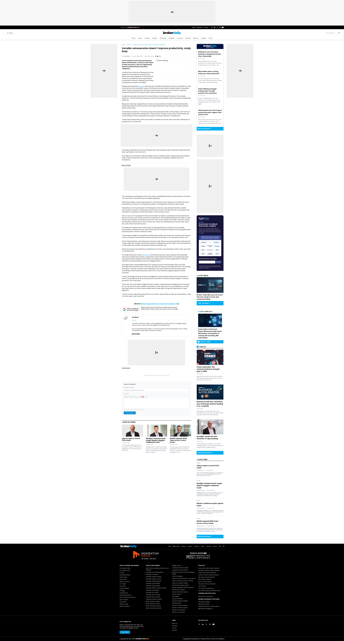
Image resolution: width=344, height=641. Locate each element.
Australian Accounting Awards (154, 572)
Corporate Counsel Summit (180, 570)
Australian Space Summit (153, 597)
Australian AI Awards (152, 574)
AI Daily (122, 572)
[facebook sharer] (155, 56)
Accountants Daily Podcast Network (208, 568)
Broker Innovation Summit (153, 608)
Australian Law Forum (152, 592)
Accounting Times (125, 570)
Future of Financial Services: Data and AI (183, 578)
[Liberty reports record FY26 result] (132, 431)
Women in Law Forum (178, 612)
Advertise (199, 27)
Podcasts (203, 38)
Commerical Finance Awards (180, 568)
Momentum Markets (204, 602)
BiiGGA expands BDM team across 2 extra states (178, 440)
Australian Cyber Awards (153, 583)
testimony (145, 255)
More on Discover (204, 129)
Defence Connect (125, 581)
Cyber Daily (123, 579)
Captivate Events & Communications (208, 606)
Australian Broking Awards (153, 581)
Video (202, 546)
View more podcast (204, 453)
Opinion (190, 546)
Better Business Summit (153, 603)
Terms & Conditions (217, 639)
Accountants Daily (125, 568)
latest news (202, 459)
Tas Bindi (127, 56)
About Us (174, 623)
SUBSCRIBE (124, 632)
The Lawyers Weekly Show (206, 588)
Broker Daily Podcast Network (207, 572)
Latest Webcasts (205, 311)
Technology (163, 38)
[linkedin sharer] (158, 56)
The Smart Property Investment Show (209, 590)
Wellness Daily (124, 604)
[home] (172, 32)
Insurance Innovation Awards (180, 585)
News (169, 546)
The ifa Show (202, 586)
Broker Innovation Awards (153, 606)
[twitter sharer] (160, 56)
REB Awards (175, 596)
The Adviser (123, 602)
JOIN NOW (218, 261)
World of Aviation (125, 606)
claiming (141, 86)
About (194, 27)
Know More (136, 334)
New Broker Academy (178, 589)
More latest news (204, 536)
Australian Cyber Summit (153, 585)
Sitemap (174, 630)
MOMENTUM (134, 27)
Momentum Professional (205, 596)
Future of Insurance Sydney (180, 583)
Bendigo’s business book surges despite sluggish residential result (156, 440)
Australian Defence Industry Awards (156, 588)
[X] (217, 27)
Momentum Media (203, 604)
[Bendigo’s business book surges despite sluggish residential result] (156, 431)
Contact (206, 27)
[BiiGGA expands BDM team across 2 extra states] (180, 431)
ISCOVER (176, 546)
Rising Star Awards (177, 598)
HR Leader (123, 586)
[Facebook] (212, 27)
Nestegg (122, 590)
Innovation (180, 38)
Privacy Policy (204, 639)
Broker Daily (123, 577)
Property (154, 38)
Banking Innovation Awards (154, 599)
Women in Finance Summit (180, 607)
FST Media (123, 584)
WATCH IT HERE (205, 342)
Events (215, 546)
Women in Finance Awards (179, 605)
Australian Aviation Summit (153, 579)
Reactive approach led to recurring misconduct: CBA (159, 304)
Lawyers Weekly (124, 588)
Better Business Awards (153, 601)
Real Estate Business (126, 595)
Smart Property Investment (127, 597)
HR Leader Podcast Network (206, 577)
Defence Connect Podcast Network (208, 575)
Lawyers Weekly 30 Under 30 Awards (182, 587)
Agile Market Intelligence (205, 608)
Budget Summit (176, 565)
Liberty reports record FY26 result (131, 439)
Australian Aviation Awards (153, 576)
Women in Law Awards (178, 610)
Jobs (220, 546)
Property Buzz (124, 593)
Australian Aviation (125, 575)
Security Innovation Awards (180, 601)
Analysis (183, 546)
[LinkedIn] (214, 27)
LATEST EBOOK (203, 275)
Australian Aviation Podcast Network (208, 570)
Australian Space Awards (153, 594)
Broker (133, 38)
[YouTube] (223, 27)
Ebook (210, 38)
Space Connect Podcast (205, 581)
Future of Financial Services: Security (182, 581)
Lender (140, 38)
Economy (147, 38)
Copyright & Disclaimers (191, 639)
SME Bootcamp (176, 603)
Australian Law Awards (152, 590)
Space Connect (124, 599)
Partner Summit (176, 594)
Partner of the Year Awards (180, 592)
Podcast (202, 347)
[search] (223, 546)
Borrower (188, 38)
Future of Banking (177, 576)
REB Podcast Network (204, 579)
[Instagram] (220, 27)
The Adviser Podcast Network (207, 584)
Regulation (172, 38)
